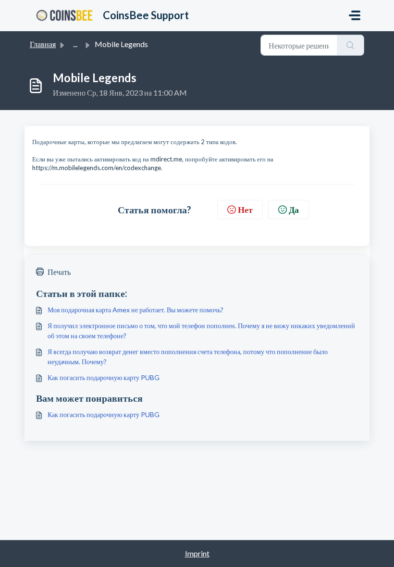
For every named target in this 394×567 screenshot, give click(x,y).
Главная (43, 44)
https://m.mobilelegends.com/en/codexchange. (97, 168)
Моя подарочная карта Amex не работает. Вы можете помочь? (135, 310)
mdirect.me (166, 159)
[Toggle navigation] (354, 15)
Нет (245, 209)
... (75, 44)
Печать (59, 271)
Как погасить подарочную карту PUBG (104, 377)
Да (294, 209)
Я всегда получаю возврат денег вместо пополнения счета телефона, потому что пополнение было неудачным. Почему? (188, 356)
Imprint (197, 553)
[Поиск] (350, 45)
